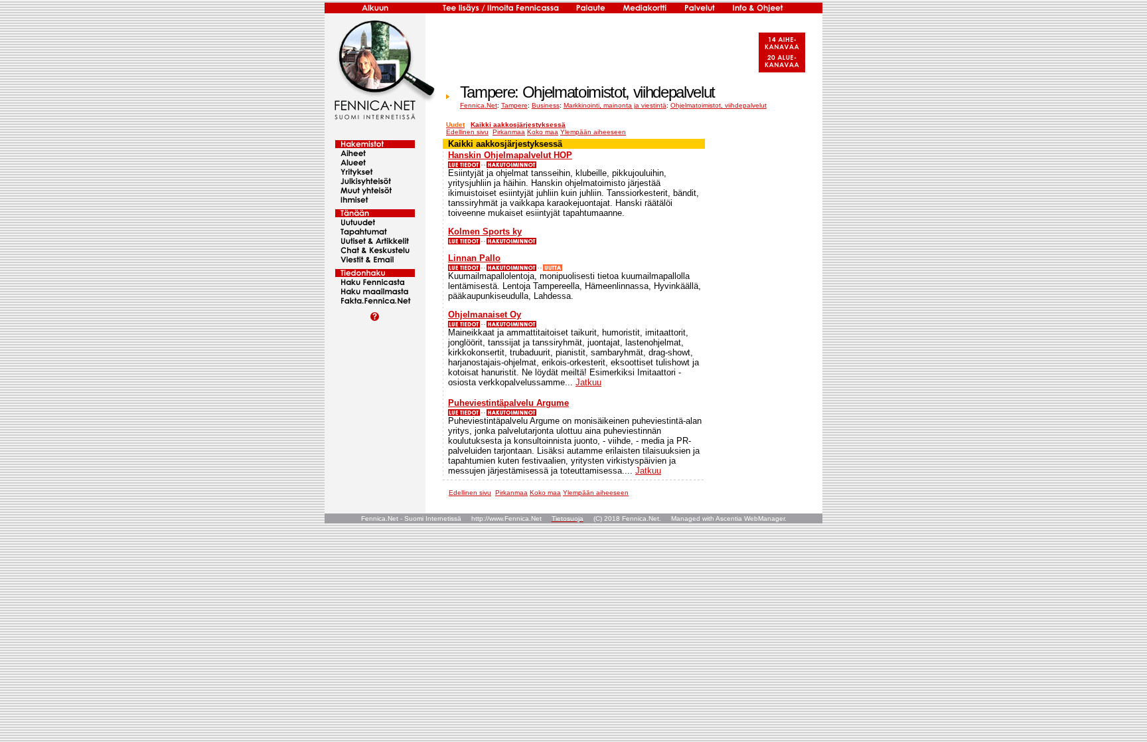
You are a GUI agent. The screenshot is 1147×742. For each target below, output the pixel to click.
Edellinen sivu (467, 132)
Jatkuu (588, 382)
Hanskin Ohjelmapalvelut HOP (510, 155)
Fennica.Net (478, 105)
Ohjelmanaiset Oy (484, 315)
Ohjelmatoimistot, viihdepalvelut (718, 105)
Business (546, 105)
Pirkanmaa (509, 132)
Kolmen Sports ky (485, 231)
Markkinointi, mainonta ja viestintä (615, 105)
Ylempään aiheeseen (593, 132)
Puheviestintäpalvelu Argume (508, 403)
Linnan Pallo (474, 258)
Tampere (514, 105)
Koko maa (542, 132)
